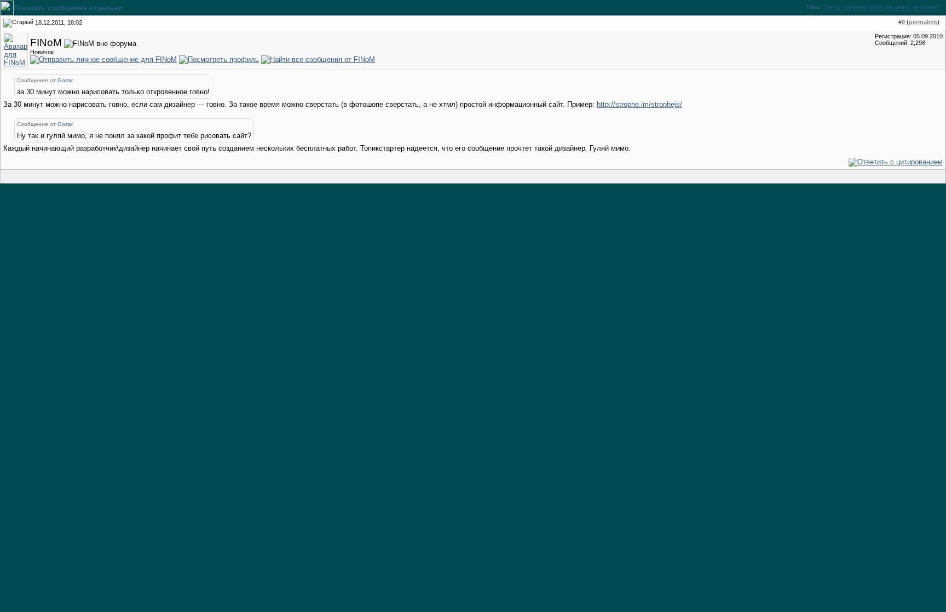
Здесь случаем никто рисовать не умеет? (882, 7)
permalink (923, 22)
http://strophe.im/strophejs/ (639, 104)
